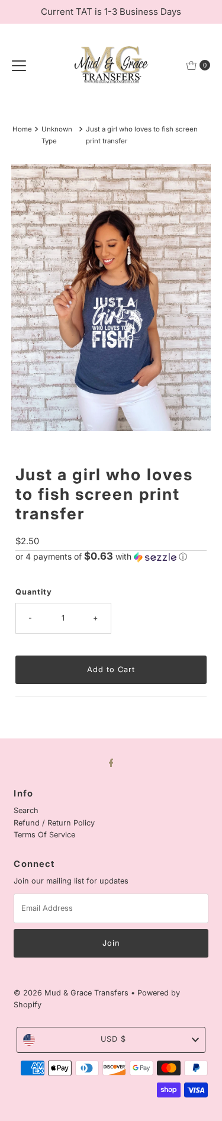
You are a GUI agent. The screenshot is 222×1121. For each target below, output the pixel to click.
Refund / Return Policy (54, 822)
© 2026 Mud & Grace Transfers (72, 992)
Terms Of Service (44, 834)
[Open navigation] (19, 65)
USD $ (113, 1039)
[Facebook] (111, 762)
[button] (111, 557)
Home (22, 129)
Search (26, 810)
